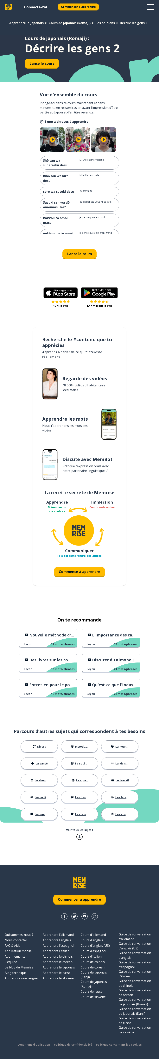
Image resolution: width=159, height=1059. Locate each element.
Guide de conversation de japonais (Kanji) (135, 1011)
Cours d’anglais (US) (95, 945)
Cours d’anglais (92, 940)
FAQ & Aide (12, 945)
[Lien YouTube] (84, 916)
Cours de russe (92, 991)
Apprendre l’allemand (58, 935)
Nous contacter (16, 940)
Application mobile (18, 951)
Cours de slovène (93, 997)
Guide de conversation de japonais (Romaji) (135, 1001)
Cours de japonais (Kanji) (94, 974)
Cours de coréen (93, 967)
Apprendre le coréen (58, 962)
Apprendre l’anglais (57, 940)
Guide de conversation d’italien (135, 973)
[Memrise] (8, 7)
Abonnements (15, 956)
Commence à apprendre (79, 571)
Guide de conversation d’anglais (135, 955)
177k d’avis (60, 306)
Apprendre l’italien (56, 951)
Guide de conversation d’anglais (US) (135, 945)
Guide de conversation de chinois (135, 983)
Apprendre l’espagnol (58, 945)
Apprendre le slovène (58, 978)
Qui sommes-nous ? (19, 935)
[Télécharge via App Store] (60, 292)
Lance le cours (41, 63)
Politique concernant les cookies (119, 1044)
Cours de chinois (93, 962)
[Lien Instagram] (95, 916)
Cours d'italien (91, 956)
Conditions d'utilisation (33, 1044)
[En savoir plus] (150, 7)
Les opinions (105, 23)
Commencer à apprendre (78, 7)
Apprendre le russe (57, 973)
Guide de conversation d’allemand (135, 936)
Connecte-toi (35, 7)
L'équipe (11, 962)
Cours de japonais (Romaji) (70, 23)
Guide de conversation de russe (135, 1020)
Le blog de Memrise (19, 967)
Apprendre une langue (21, 978)
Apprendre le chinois (58, 956)
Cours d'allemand (93, 935)
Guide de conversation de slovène (135, 1029)
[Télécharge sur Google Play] (99, 292)
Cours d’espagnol (93, 951)
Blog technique (16, 973)
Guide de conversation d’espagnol (135, 964)
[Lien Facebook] (64, 916)
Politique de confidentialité (73, 1044)
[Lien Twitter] (74, 916)
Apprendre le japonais (26, 23)
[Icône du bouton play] (53, 139)
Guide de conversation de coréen (135, 992)
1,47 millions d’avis (99, 306)
